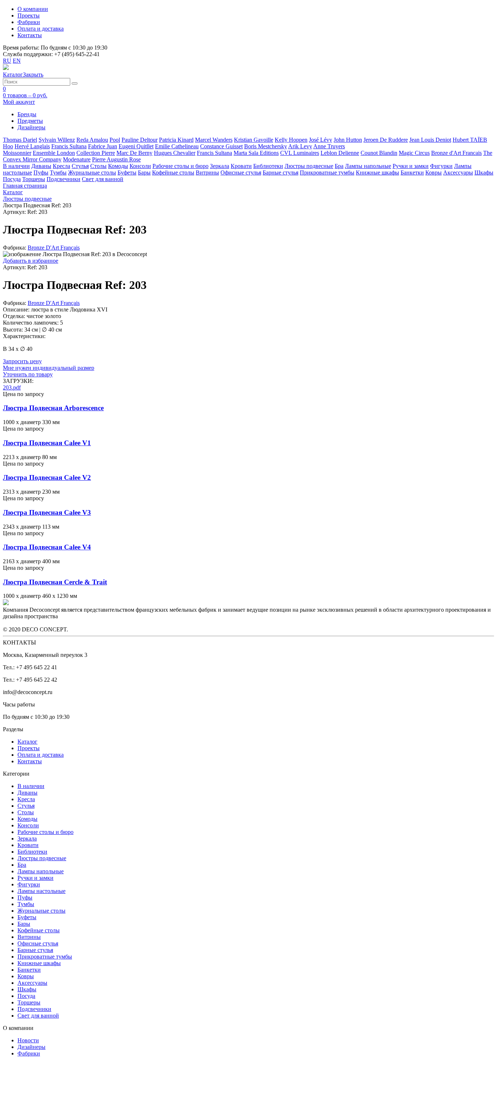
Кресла (61, 166)
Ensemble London (54, 153)
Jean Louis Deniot (430, 140)
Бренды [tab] (26, 114)
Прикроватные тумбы (327, 172)
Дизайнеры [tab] (31, 127)
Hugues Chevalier (174, 153)
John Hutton (348, 140)
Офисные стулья (240, 172)
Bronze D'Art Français (54, 247)
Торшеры (33, 179)
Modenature (77, 159)
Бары (144, 172)
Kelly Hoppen (291, 140)
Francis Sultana (69, 146)
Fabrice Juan (102, 146)
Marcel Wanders (213, 140)
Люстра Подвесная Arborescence (53, 408)
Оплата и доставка (40, 29)
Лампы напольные (368, 166)
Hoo (8, 146)
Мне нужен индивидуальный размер (48, 368)
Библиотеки (268, 166)
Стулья (80, 166)
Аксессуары (458, 172)
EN (17, 61)
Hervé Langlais (32, 146)
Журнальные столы (92, 172)
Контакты (29, 35)
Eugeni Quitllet (136, 146)
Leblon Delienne (340, 153)
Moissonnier (17, 153)
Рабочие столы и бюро (180, 166)
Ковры (433, 172)
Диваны (41, 166)
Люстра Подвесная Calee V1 (47, 443)
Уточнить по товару (28, 374)
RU (7, 61)
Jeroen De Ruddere (385, 140)
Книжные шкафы (377, 172)
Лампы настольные (41, 891)
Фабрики (28, 22)
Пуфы (40, 172)
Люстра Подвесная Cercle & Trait (55, 582)
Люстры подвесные (309, 166)
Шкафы (483, 172)
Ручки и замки (411, 166)
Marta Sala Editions (256, 153)
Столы (98, 166)
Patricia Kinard (176, 140)
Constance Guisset (221, 146)
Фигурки (441, 166)
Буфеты (127, 172)
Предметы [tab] (30, 121)
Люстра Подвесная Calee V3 (47, 512)
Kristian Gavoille (253, 140)
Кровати (241, 166)
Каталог (27, 741)
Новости (28, 1040)
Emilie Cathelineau (177, 146)
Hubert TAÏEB (470, 140)
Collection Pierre (95, 153)
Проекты (28, 15)
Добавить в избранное (30, 261)
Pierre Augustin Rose (116, 159)
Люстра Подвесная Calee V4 (47, 547)
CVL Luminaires (299, 153)
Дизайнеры (31, 1047)
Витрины (207, 172)
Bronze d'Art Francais (456, 153)
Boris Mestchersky (265, 146)
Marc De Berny (134, 153)
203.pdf (12, 387)
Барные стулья (280, 172)
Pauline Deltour (140, 140)
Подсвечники (63, 179)
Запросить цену (22, 361)
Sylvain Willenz (57, 140)
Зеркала (219, 166)
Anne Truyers (329, 146)
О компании (32, 9)
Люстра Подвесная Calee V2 (47, 477)
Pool (115, 140)
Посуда (12, 179)
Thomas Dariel (20, 140)
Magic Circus (414, 153)
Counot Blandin (379, 153)
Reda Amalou (92, 140)
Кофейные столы (173, 172)
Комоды (118, 166)
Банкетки (412, 172)
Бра (339, 166)
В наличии (16, 166)
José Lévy (320, 140)
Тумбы (58, 172)
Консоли (140, 166)
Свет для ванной (102, 179)
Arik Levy (300, 146)
